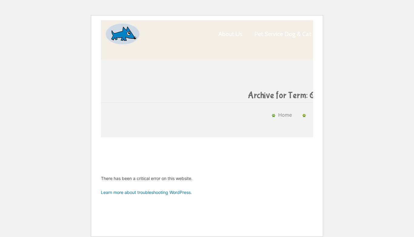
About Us (230, 34)
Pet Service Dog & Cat (282, 34)
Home (285, 115)
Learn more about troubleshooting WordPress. (146, 192)
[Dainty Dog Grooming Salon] (122, 34)
